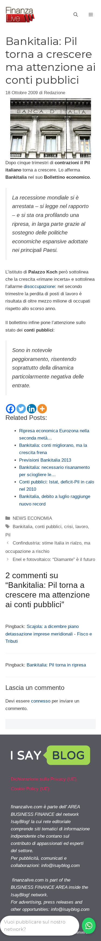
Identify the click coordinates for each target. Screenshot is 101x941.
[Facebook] (10, 408)
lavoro (81, 526)
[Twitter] (21, 408)
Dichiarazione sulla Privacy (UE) (43, 779)
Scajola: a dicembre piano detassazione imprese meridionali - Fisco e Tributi (48, 634)
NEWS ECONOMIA (32, 518)
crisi (68, 526)
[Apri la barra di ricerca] (75, 15)
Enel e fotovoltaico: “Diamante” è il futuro (54, 559)
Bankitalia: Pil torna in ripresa (56, 665)
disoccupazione (39, 286)
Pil (8, 535)
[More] (42, 408)
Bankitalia (22, 526)
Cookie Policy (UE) (30, 788)
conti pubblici (48, 526)
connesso (40, 701)
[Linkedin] (31, 408)
